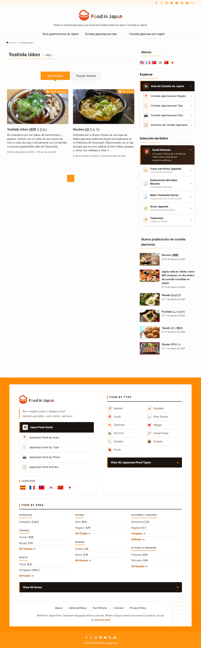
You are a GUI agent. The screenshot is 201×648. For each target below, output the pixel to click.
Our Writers (100, 607)
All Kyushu (138, 566)
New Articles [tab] (55, 76)
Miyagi (26, 543)
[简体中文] (60, 488)
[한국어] (51, 488)
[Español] (22, 488)
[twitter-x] (161, 3)
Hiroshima (140, 521)
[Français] (32, 488)
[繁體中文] (41, 488)
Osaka (82, 548)
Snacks (155, 441)
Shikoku (136, 539)
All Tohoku (26, 548)
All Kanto (25, 575)
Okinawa (139, 560)
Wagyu (155, 424)
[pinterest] (171, 3)
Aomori (26, 537)
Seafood (116, 424)
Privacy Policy (138, 607)
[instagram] (166, 3)
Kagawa (139, 527)
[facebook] (156, 3)
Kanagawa (29, 570)
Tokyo (25, 564)
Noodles (156, 408)
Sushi (114, 416)
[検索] (192, 3)
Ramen (115, 408)
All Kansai (81, 560)
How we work (102, 619)
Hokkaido (29, 521)
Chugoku (137, 533)
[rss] (182, 3)
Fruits (114, 449)
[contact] (187, 3)
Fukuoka (139, 554)
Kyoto (81, 554)
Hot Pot (115, 433)
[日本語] (70, 488)
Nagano (82, 527)
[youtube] (176, 3)
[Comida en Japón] (100, 15)
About (58, 607)
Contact (118, 607)
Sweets (115, 441)
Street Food (158, 433)
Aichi (81, 521)
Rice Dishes (158, 416)
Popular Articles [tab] (86, 76)
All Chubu (81, 533)
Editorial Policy (77, 607)
